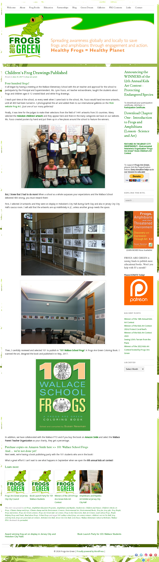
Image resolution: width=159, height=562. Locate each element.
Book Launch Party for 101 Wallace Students (41, 497)
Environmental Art (72, 510)
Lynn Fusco (76, 517)
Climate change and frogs (19, 510)
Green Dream (87, 7)
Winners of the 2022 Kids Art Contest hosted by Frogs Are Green (137, 349)
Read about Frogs (31, 515)
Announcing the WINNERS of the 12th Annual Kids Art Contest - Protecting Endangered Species (138, 83)
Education (48, 7)
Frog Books (34, 7)
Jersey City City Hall (63, 517)
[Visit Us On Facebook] (136, 556)
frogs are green (31, 76)
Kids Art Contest (89, 512)
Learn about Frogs (103, 512)
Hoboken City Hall (48, 517)
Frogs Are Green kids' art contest (51, 512)
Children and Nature (93, 507)
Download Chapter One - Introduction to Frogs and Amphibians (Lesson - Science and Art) (138, 124)
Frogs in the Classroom (73, 512)
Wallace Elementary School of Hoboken (95, 517)
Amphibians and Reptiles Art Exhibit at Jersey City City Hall (90, 499)
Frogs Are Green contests (28, 512)
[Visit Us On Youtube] (155, 556)
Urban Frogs (44, 515)
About (22, 7)
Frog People (116, 510)
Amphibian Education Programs (44, 507)
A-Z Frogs (27, 507)
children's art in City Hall (101, 515)
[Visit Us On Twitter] (141, 556)
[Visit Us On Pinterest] (150, 556)
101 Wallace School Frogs (72, 447)
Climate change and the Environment (43, 510)
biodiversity (80, 507)
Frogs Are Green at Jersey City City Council (16, 497)
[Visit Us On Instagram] (145, 556)
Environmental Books (88, 510)
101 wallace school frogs (67, 515)
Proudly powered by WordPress (90, 551)
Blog (74, 7)
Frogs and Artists (11, 512)
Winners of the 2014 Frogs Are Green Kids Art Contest (66, 499)
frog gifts (107, 510)
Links (128, 7)
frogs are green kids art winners (28, 517)
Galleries (101, 7)
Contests (61, 510)
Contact (138, 7)
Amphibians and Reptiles (66, 507)
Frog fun (100, 510)
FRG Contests (115, 7)
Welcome (11, 7)
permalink (24, 520)
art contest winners (84, 515)
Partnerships (62, 7)
